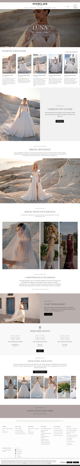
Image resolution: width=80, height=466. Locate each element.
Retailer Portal (57, 428)
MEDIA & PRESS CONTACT (7, 428)
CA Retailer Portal (58, 430)
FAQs (3, 430)
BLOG (29, 430)
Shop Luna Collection (72, 51)
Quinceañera (47, 7)
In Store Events (19, 430)
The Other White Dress (72, 435)
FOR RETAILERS (57, 426)
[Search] (65, 6)
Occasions (40, 7)
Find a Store (75, 6)
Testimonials (31, 433)
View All (40, 350)
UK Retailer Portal (58, 433)
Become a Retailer (58, 435)
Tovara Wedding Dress (55, 75)
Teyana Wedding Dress (70, 75)
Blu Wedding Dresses (72, 430)
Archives (69, 426)
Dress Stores (18, 428)
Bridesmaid (33, 7)
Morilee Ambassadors (20, 433)
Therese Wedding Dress (39, 75)
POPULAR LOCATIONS (6, 448)
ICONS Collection (71, 441)
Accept (76, 462)
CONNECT (4, 426)
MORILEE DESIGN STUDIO (33, 428)
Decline (69, 462)
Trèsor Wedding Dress (24, 75)
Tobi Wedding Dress (7, 75)
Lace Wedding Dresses (46, 428)
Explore (21, 266)
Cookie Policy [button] (25, 463)
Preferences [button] (49, 463)
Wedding (26, 7)
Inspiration (30, 426)
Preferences (63, 462)
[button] (60, 121)
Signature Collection (72, 428)
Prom (54, 7)
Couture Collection (71, 436)
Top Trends (43, 426)
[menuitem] (26, 7)
